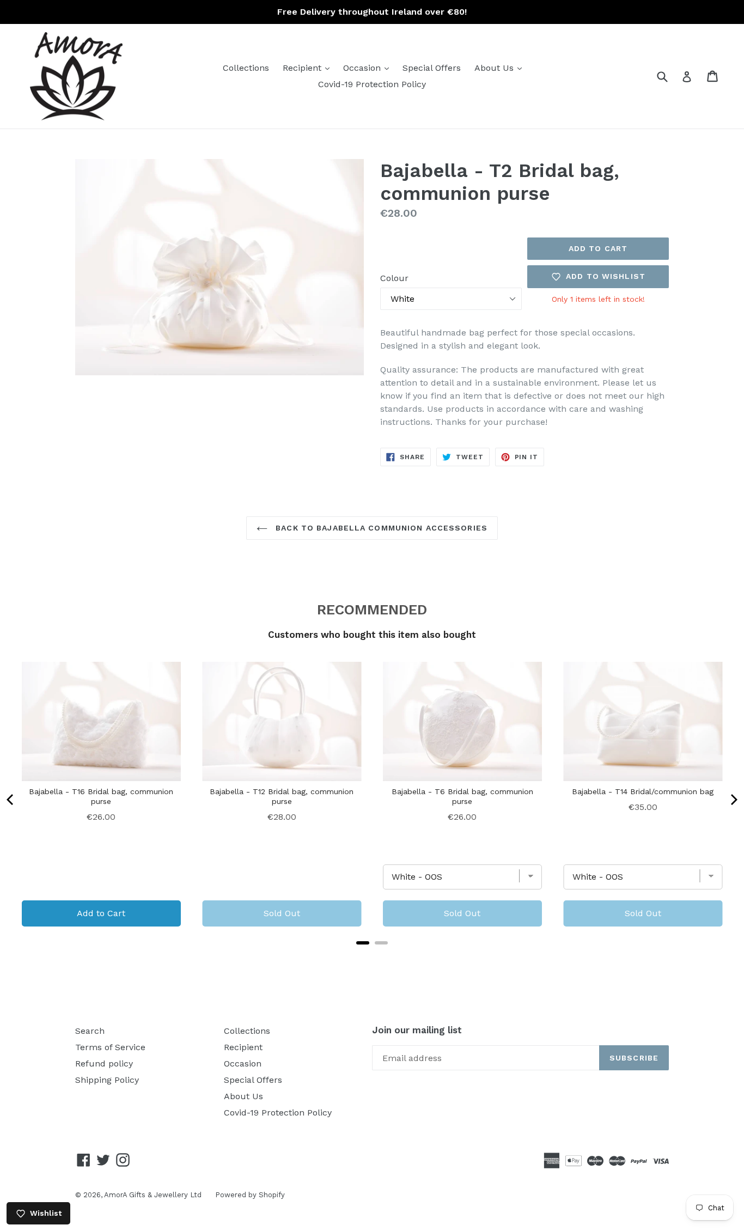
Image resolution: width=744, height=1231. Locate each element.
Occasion (368, 67)
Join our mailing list (417, 1030)
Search (90, 1031)
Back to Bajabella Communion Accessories (380, 527)
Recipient (309, 67)
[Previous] (11, 799)
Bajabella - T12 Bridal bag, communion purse (281, 796)
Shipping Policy (107, 1080)
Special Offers (432, 68)
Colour (394, 278)
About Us (500, 67)
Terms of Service (110, 1047)
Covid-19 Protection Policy (372, 84)
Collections (246, 68)
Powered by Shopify (250, 1195)
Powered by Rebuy (372, 957)
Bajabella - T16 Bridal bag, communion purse (101, 796)
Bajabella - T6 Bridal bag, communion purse (462, 796)
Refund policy (104, 1063)
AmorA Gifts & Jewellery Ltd (153, 1195)
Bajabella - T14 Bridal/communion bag (642, 791)
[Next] (733, 799)
